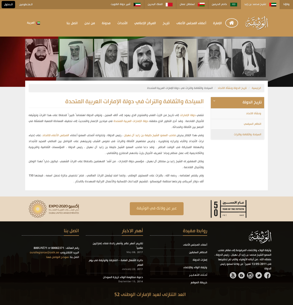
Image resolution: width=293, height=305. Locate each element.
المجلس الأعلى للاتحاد (56, 135)
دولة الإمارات (188, 115)
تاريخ (166, 23)
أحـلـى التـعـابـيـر (198, 275)
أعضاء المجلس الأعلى (191, 23)
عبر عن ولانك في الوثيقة (157, 208)
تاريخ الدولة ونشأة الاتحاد (232, 88)
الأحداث (122, 23)
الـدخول (8, 4)
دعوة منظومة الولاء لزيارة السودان (123, 277)
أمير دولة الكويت (121, 4)
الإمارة (217, 23)
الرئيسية (256, 88)
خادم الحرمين (220, 4)
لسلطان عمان (187, 4)
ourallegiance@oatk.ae (44, 252)
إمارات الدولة (200, 260)
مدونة (106, 23)
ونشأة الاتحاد (253, 113)
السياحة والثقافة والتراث (247, 134)
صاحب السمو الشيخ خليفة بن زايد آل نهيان (150, 135)
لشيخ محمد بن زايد (255, 4)
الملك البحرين (155, 4)
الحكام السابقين (198, 252)
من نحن (89, 23)
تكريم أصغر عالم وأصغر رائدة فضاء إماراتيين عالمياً (118, 246)
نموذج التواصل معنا (57, 257)
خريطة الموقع (199, 282)
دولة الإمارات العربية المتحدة (131, 121)
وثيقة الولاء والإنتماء (195, 267)
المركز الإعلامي (145, 23)
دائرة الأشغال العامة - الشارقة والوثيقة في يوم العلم (116, 263)
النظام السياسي (252, 124)
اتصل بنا (72, 23)
